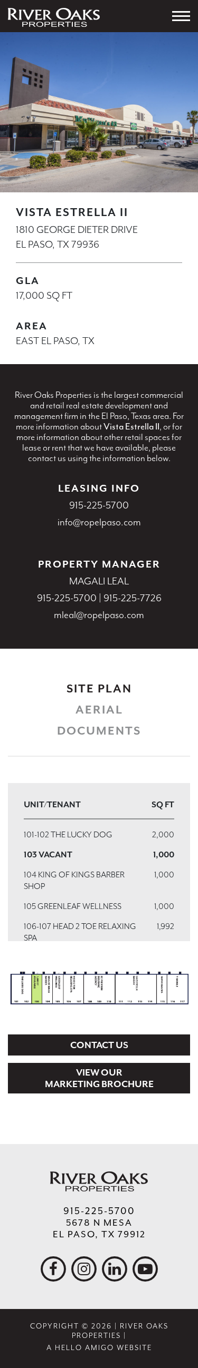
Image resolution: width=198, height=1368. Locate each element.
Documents (99, 731)
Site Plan (99, 688)
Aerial (99, 709)
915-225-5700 (99, 505)
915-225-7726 (132, 598)
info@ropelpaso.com (99, 522)
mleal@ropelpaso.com (99, 615)
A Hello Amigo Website (99, 1347)
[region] (99, 862)
